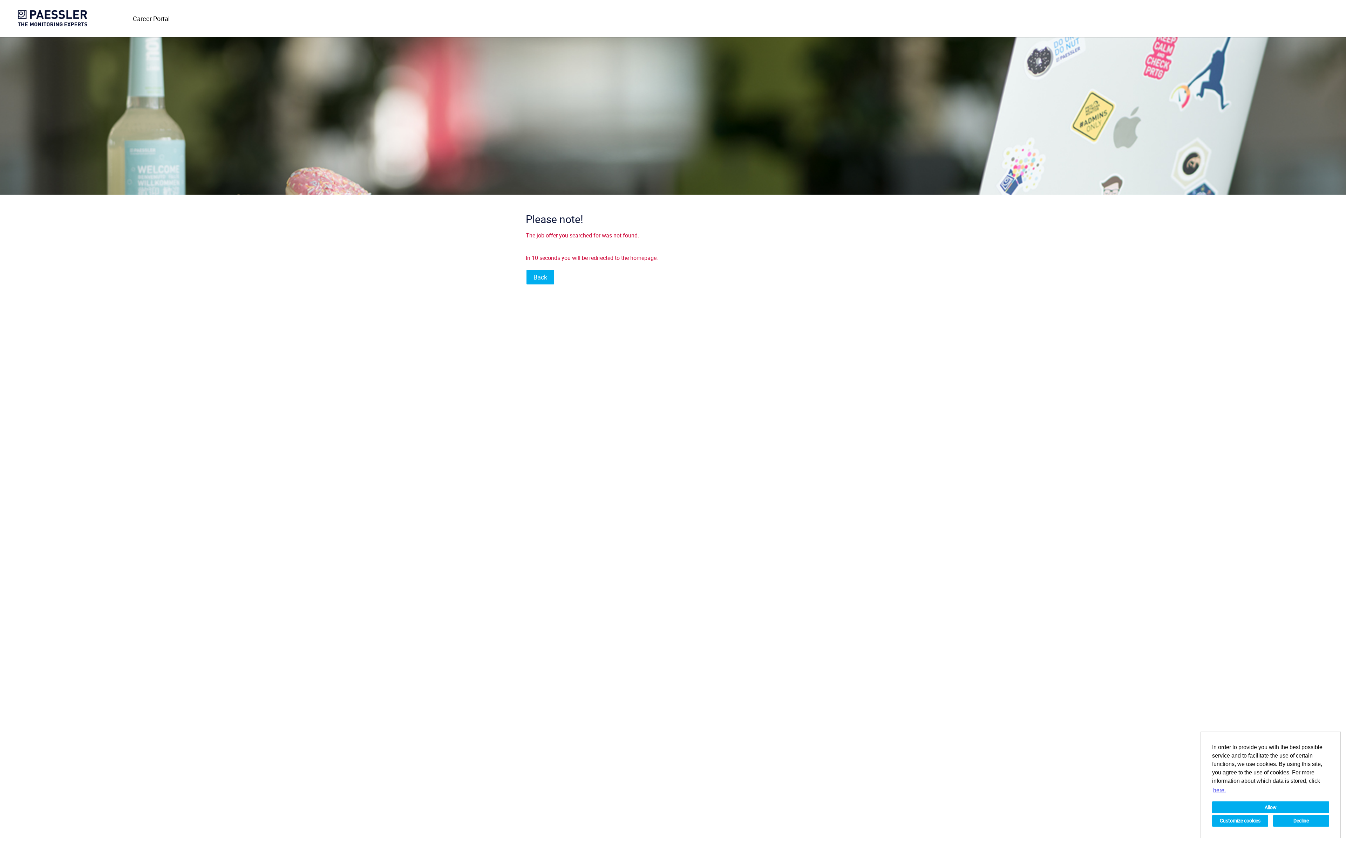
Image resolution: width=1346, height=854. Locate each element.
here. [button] (1219, 790)
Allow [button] (1271, 807)
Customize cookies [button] (1240, 820)
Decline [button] (1301, 820)
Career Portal (151, 18)
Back (540, 277)
